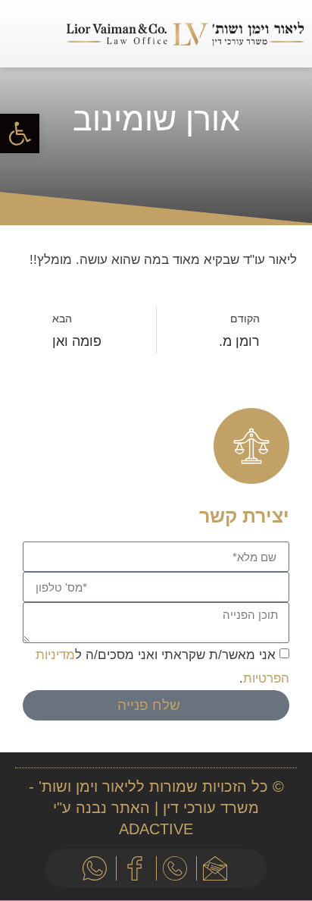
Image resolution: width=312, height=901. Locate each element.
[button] (37, 33)
